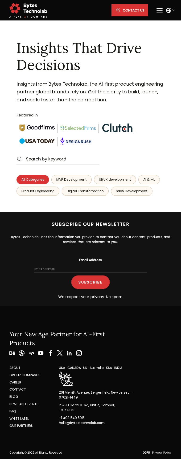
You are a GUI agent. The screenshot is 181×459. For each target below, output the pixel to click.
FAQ (12, 411)
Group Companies (24, 375)
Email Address (90, 260)
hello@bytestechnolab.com (82, 422)
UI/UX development (115, 179)
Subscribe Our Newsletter (90, 224)
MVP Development (71, 179)
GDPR (146, 453)
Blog (13, 396)
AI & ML (149, 179)
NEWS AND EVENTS (23, 404)
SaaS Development (132, 191)
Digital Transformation (85, 191)
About (15, 367)
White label (19, 418)
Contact (17, 389)
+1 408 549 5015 (72, 417)
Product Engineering (37, 191)
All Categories (32, 179)
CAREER (15, 382)
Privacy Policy (162, 453)
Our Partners (21, 425)
